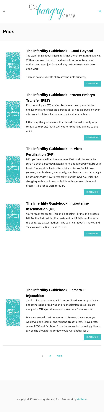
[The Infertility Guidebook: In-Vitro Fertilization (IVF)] (13, 170)
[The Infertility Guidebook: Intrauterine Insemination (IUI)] (13, 218)
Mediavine (82, 399)
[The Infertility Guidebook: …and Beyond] (13, 67)
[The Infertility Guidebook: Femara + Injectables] (13, 313)
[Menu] (4, 11)
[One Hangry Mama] (52, 11)
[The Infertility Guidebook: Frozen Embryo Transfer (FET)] (13, 116)
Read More (93, 84)
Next (59, 356)
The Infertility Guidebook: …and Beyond (59, 51)
